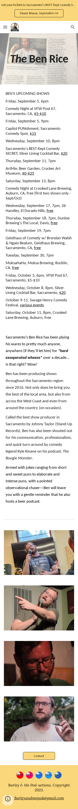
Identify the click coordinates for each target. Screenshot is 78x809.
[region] (39, 10)
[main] (39, 59)
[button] (5, 27)
